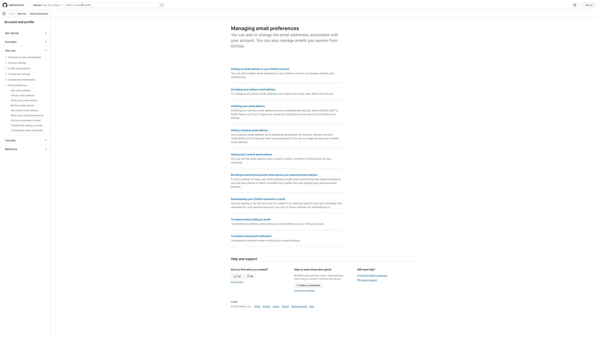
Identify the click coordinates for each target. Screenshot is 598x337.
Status (276, 306)
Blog (312, 306)
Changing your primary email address (253, 89)
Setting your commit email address (251, 154)
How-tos (21, 13)
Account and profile (19, 22)
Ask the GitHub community (373, 275)
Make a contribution (310, 285)
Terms (257, 306)
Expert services (299, 306)
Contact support (368, 280)
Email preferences (39, 13)
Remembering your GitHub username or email (258, 199)
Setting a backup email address (249, 130)
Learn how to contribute (304, 290)
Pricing (285, 306)
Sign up (589, 5)
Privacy (266, 306)
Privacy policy (237, 282)
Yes (239, 276)
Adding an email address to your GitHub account (260, 68)
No (251, 276)
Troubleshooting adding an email (250, 219)
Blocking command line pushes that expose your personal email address (274, 174)
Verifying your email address (248, 106)
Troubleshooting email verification (251, 236)
